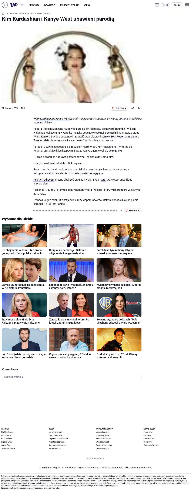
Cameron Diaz (149, 439)
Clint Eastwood (7, 432)
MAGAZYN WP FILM (69, 5)
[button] (165, 5)
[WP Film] (19, 5)
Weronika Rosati (102, 442)
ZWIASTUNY (50, 5)
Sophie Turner (6, 442)
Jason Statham (55, 448)
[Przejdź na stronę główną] (5, 7)
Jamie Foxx (6, 445)
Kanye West (62, 118)
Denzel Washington (104, 445)
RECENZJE (34, 5)
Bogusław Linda (102, 435)
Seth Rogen (117, 136)
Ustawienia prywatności (138, 467)
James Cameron (103, 432)
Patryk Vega (6, 435)
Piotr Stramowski (56, 435)
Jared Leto (148, 432)
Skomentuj (120, 108)
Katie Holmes (6, 439)
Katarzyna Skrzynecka (58, 445)
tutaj (103, 179)
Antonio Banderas (103, 439)
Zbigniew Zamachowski (58, 439)
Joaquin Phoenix (8, 448)
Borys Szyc (148, 442)
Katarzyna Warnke (151, 445)
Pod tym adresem (43, 179)
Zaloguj (177, 5)
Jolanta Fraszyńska (57, 442)
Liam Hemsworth (56, 432)
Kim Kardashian (44, 118)
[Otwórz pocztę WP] (157, 5)
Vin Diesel (147, 435)
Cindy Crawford (102, 448)
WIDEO (87, 5)
